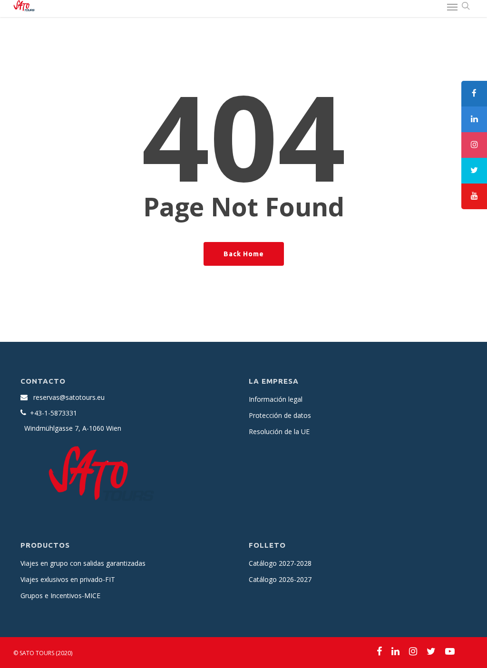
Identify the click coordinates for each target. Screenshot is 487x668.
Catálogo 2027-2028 (280, 563)
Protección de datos (280, 415)
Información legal (275, 399)
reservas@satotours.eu (69, 397)
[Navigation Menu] (452, 6)
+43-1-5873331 (53, 412)
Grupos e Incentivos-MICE (60, 595)
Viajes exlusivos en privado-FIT (67, 579)
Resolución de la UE (279, 431)
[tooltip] (474, 93)
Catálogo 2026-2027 (280, 579)
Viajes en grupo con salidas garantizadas (83, 563)
